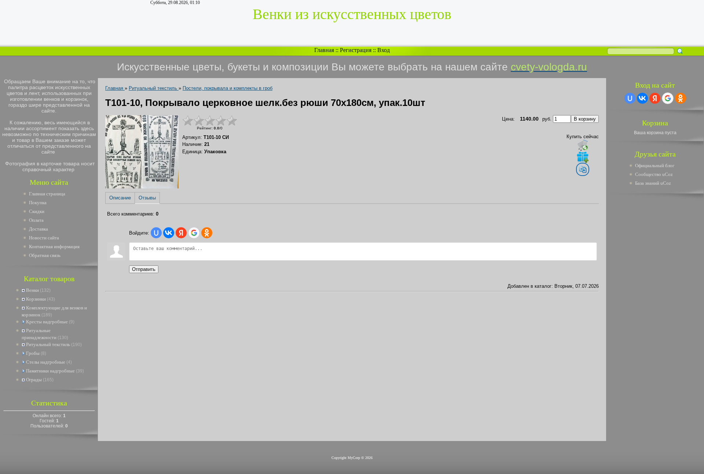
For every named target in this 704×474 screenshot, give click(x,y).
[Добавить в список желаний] (582, 157)
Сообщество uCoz (654, 174)
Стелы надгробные (45, 362)
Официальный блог (654, 165)
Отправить (143, 269)
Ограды (34, 379)
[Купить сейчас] (582, 145)
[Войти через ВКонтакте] (168, 232)
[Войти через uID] (156, 232)
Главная (324, 50)
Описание (120, 198)
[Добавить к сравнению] (582, 169)
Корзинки (36, 299)
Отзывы (147, 198)
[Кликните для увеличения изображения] (142, 151)
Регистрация (355, 50)
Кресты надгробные (47, 321)
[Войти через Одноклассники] (206, 232)
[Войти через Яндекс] (181, 232)
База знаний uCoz (653, 183)
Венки (32, 290)
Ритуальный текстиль (48, 344)
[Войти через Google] (194, 233)
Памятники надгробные (50, 371)
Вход (383, 50)
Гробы (33, 353)
